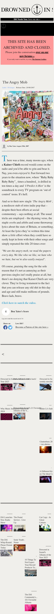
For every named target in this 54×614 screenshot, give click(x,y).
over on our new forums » (34, 54)
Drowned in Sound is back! (24, 379)
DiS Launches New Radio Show (6, 520)
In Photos (32, 26)
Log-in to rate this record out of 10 (12, 318)
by (11, 146)
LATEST (4, 368)
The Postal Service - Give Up (20, 520)
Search (49, 32)
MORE (46, 496)
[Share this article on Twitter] (10, 327)
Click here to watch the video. (19, 303)
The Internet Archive (39, 59)
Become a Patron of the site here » (31, 326)
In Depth (22, 26)
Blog (41, 26)
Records (12, 26)
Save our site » (27, 19)
